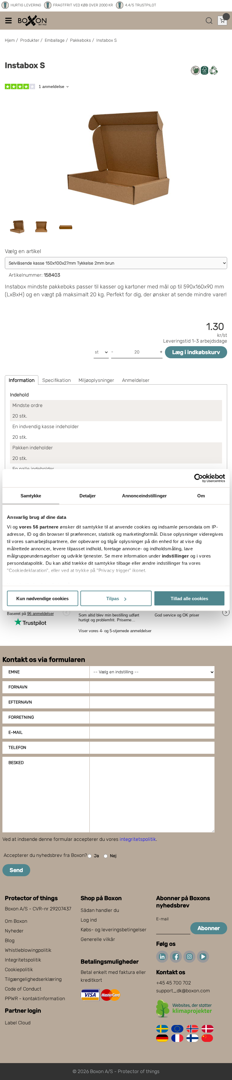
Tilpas (112, 598)
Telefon (17, 747)
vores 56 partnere (39, 526)
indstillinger (175, 555)
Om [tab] (201, 495)
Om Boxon (16, 921)
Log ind (89, 920)
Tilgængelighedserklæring (33, 979)
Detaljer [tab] (87, 495)
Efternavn (20, 702)
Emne (14, 672)
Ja (96, 855)
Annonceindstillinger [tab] (144, 495)
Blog (9, 940)
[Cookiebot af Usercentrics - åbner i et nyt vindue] (198, 478)
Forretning (21, 717)
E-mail (15, 732)
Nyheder (14, 931)
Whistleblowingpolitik (28, 950)
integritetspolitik (138, 839)
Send (16, 870)
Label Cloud (18, 1023)
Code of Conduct (23, 989)
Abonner (209, 928)
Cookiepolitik (19, 969)
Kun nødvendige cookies (42, 598)
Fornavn (17, 687)
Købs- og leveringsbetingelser (114, 929)
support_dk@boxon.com (183, 991)
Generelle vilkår (98, 939)
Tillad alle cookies (189, 598)
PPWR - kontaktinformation (35, 998)
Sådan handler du (100, 910)
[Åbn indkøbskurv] (222, 20)
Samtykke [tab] (31, 495)
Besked (16, 762)
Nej (113, 855)
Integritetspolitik (23, 960)
